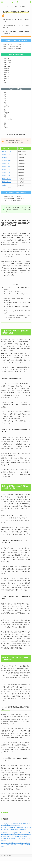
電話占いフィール (6, 151)
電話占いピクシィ (6, 182)
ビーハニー (16, 2)
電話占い (4, 179)
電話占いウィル (6, 157)
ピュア (8, 179)
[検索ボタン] (30, 2)
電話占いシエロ (6, 166)
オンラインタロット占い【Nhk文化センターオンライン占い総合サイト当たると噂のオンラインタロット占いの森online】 (15, 838)
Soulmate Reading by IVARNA (13, 291)
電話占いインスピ (6, 172)
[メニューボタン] (2, 2)
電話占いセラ (5, 185)
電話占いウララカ (6, 160)
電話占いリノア (6, 175)
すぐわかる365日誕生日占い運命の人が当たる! (17, 315)
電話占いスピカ (6, 169)
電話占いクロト (6, 163)
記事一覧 (5, 812)
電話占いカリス (6, 154)
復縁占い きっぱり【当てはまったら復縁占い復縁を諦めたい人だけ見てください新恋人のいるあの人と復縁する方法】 (15, 844)
